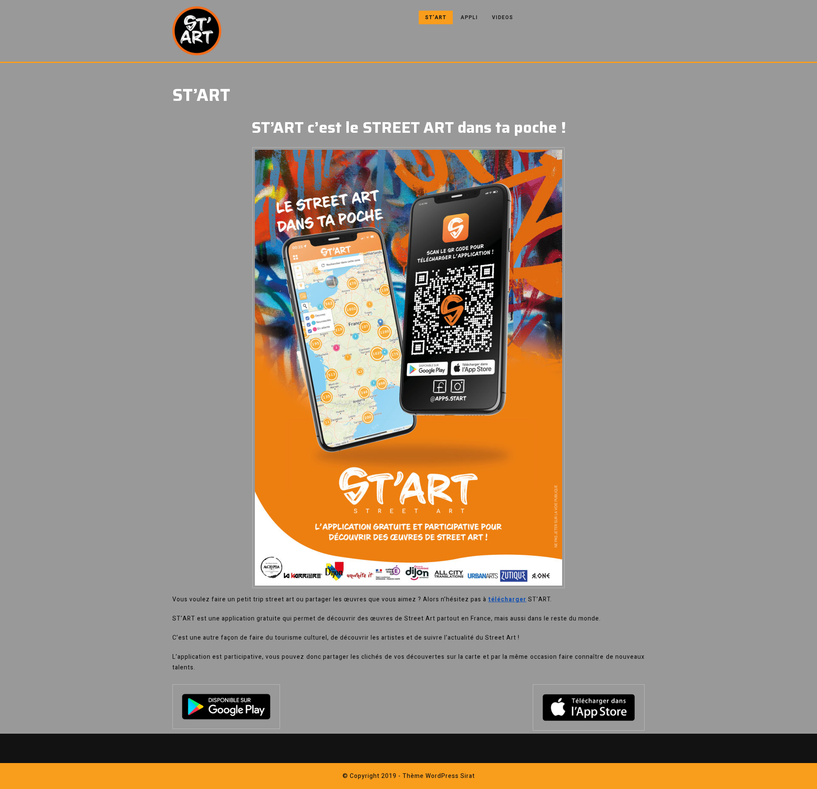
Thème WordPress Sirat (439, 776)
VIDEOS (502, 17)
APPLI (469, 17)
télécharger (507, 599)
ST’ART (435, 17)
